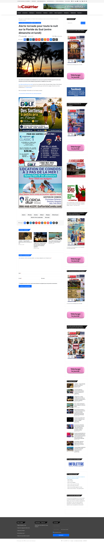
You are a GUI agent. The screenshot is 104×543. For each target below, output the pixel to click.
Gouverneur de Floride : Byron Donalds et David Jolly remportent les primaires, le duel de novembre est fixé (79, 427)
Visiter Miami (69, 479)
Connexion (61, 535)
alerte (24, 214)
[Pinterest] (36, 39)
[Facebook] (25, 39)
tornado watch (29, 87)
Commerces (38, 12)
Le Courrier (24, 12)
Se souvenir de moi (57, 532)
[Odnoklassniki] (45, 39)
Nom (20, 273)
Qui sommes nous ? (21, 533)
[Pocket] (48, 39)
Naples (48, 214)
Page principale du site (21, 525)
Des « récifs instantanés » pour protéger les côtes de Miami (79, 405)
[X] (28, 39)
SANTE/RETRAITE (50, 1)
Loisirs (50, 12)
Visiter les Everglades (71, 482)
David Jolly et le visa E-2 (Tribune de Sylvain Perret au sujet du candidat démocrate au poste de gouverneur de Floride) (79, 412)
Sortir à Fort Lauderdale (37, 217)
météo (36, 214)
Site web (43, 278)
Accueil (19, 12)
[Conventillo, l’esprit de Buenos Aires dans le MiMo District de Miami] (70, 443)
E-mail (20, 278)
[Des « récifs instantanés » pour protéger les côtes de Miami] (55, 236)
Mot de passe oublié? (64, 529)
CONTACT (85, 540)
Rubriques (31, 12)
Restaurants (73, 12)
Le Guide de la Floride (78, 540)
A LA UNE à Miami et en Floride (29, 18)
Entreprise (66, 12)
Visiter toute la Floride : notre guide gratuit (75, 488)
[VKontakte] (42, 39)
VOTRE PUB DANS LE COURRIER (23, 1)
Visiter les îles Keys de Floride (73, 485)
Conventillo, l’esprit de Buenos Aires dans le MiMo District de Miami (79, 443)
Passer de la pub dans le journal (23, 535)
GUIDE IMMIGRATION (41, 1)
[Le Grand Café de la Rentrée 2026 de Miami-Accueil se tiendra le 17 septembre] (70, 391)
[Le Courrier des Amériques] (28, 7)
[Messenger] (51, 39)
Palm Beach (55, 214)
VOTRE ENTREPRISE (59, 1)
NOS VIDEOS (67, 1)
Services (45, 12)
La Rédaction (23, 36)
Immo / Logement (58, 12)
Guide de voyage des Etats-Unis (23, 527)
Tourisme (79, 12)
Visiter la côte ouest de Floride (73, 484)
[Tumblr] (33, 39)
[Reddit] (39, 39)
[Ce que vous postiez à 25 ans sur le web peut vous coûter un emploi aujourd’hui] (70, 419)
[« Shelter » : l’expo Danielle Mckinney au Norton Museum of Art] (25, 236)
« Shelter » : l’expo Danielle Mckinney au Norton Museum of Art (25, 242)
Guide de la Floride (21, 530)
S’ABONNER (34, 1)
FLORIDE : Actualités (36, 22)
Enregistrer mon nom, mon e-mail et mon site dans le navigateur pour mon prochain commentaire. (38, 283)
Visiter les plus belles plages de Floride (74, 487)
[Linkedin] (30, 39)
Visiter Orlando (70, 480)
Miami (42, 214)
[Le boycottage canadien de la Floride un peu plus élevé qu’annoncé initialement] (70, 449)
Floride (30, 214)
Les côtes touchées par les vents (26, 84)
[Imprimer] (56, 39)
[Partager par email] (54, 39)
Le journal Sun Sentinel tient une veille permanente (30, 93)
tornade (47, 217)
